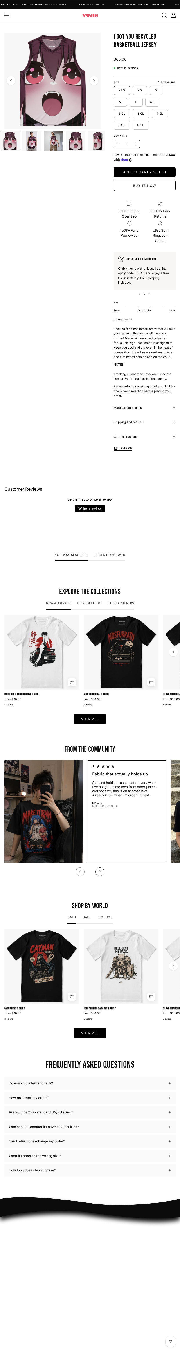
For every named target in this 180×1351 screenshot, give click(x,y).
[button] (164, 15)
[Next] (94, 80)
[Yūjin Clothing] (90, 15)
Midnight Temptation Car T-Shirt (22, 694)
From (12, 699)
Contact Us (13, 1290)
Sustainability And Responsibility (119, 1239)
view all (90, 719)
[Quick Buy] (72, 682)
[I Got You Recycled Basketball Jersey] (10, 141)
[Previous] (11, 80)
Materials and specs (128, 407)
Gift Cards (12, 1297)
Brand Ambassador (109, 1225)
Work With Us (105, 1232)
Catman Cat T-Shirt (14, 1008)
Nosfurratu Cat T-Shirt (96, 694)
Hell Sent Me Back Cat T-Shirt (100, 1008)
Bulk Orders (13, 1303)
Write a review (90, 509)
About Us (11, 1283)
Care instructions (125, 436)
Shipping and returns (128, 422)
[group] (90, 661)
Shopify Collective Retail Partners (120, 1246)
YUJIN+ (100, 1253)
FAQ (7, 1276)
